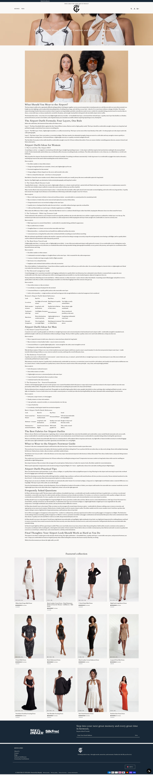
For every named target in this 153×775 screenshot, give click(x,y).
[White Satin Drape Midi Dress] (29, 579)
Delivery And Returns (20, 757)
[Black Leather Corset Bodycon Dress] (92, 636)
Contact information (73, 772)
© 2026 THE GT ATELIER (22, 772)
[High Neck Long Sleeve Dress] (124, 579)
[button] (19, 605)
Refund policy (46, 772)
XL (22, 600)
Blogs (15, 755)
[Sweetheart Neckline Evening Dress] (29, 690)
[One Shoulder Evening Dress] (60, 690)
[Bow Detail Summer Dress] (92, 690)
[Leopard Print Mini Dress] (124, 636)
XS (16, 600)
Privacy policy (54, 772)
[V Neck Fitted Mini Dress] (92, 579)
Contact (16, 753)
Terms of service (63, 772)
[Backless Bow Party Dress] (124, 690)
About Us (16, 751)
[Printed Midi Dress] (29, 636)
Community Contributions (21, 759)
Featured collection (76, 553)
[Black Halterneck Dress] (60, 636)
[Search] (131, 8)
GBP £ (131, 767)
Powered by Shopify (36, 772)
